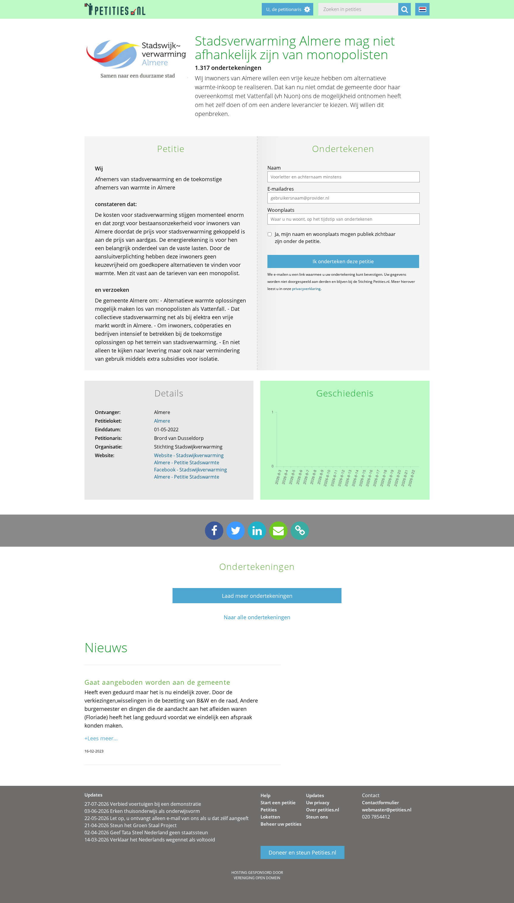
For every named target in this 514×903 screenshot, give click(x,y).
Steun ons (317, 817)
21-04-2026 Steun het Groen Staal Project (130, 825)
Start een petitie (278, 802)
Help (265, 795)
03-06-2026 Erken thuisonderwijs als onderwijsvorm (142, 811)
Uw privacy (317, 802)
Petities (269, 810)
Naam (274, 167)
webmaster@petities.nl (386, 810)
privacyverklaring (306, 288)
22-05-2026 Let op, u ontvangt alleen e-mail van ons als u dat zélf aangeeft (166, 818)
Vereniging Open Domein (257, 877)
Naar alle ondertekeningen (257, 617)
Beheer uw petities (281, 824)
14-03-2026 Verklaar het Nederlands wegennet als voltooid (149, 839)
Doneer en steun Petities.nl (302, 852)
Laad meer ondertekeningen (257, 595)
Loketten (270, 817)
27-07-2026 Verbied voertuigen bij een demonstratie (142, 804)
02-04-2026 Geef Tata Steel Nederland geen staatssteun (146, 832)
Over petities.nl (322, 810)
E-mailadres (280, 189)
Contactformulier (380, 802)
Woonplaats (280, 210)
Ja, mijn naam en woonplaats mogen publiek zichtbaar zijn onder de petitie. (335, 237)
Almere (162, 421)
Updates (315, 795)
